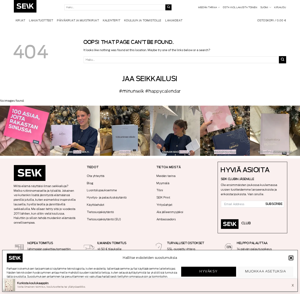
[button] (291, 258)
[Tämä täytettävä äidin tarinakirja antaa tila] (75, 131)
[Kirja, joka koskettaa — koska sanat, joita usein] (25, 131)
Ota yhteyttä (96, 176)
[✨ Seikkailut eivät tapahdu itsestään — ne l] (125, 131)
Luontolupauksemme (102, 190)
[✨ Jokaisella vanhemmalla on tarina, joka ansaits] (225, 131)
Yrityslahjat (164, 204)
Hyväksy (208, 271)
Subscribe (274, 204)
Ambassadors (166, 219)
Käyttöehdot (95, 204)
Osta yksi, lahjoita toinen (240, 7)
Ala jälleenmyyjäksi (170, 212)
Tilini (160, 190)
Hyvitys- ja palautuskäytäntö (107, 197)
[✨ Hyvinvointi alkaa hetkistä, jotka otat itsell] (175, 131)
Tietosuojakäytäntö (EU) (104, 219)
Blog (90, 183)
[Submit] (168, 7)
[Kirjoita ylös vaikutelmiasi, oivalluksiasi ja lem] (275, 131)
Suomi (264, 7)
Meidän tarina (207, 7)
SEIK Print (163, 197)
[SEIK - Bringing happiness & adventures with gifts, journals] (36, 7)
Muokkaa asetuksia (265, 271)
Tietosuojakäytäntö (100, 212)
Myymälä (163, 183)
